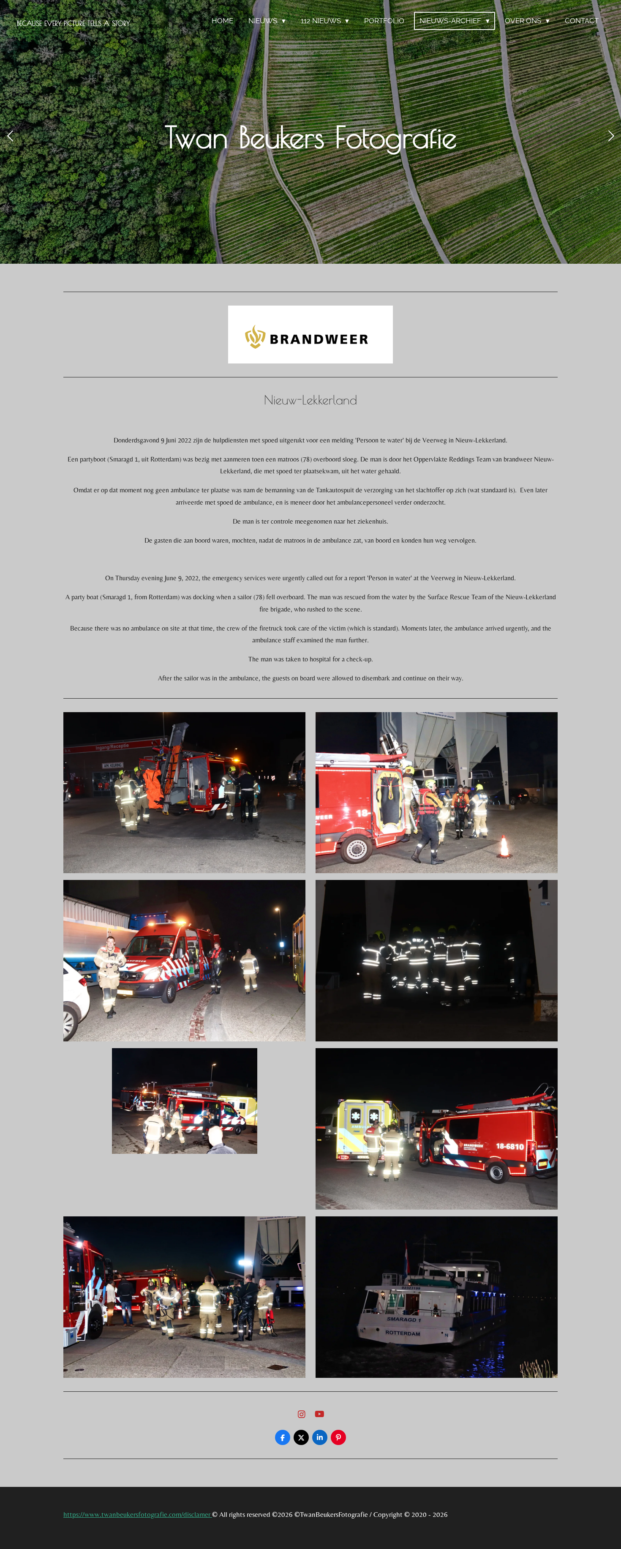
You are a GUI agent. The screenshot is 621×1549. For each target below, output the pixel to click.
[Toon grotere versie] (184, 793)
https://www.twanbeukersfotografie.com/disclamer (137, 1514)
